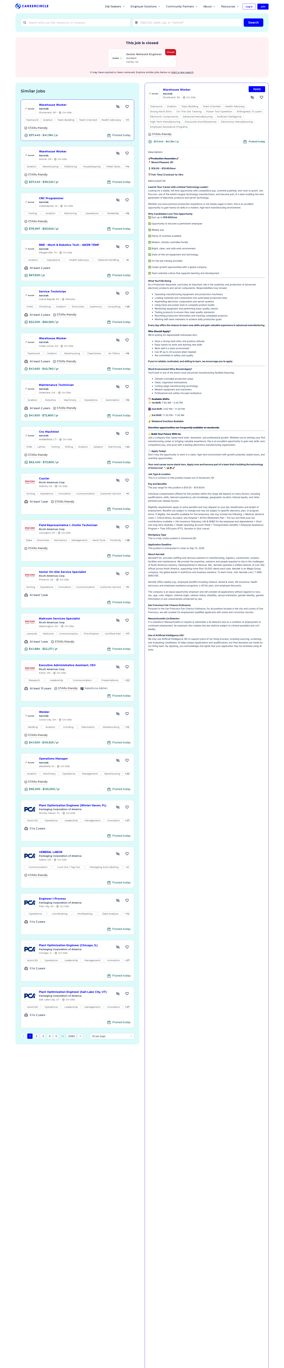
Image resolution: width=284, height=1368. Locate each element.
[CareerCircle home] (31, 6)
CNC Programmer (51, 198)
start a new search (182, 72)
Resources (228, 6)
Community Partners (180, 6)
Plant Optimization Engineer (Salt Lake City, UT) (73, 992)
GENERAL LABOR (50, 852)
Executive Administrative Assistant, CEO (67, 665)
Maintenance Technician (56, 385)
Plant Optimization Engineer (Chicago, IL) (68, 945)
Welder (44, 712)
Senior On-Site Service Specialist (62, 572)
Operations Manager (53, 758)
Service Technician (52, 291)
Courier (44, 478)
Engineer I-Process (52, 898)
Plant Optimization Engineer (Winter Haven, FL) (72, 805)
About (207, 6)
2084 (71, 1036)
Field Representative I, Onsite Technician (68, 525)
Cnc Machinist (49, 431)
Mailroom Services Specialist (59, 618)
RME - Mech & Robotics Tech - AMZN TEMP (69, 244)
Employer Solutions (143, 6)
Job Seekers (113, 6)
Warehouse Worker (53, 104)
